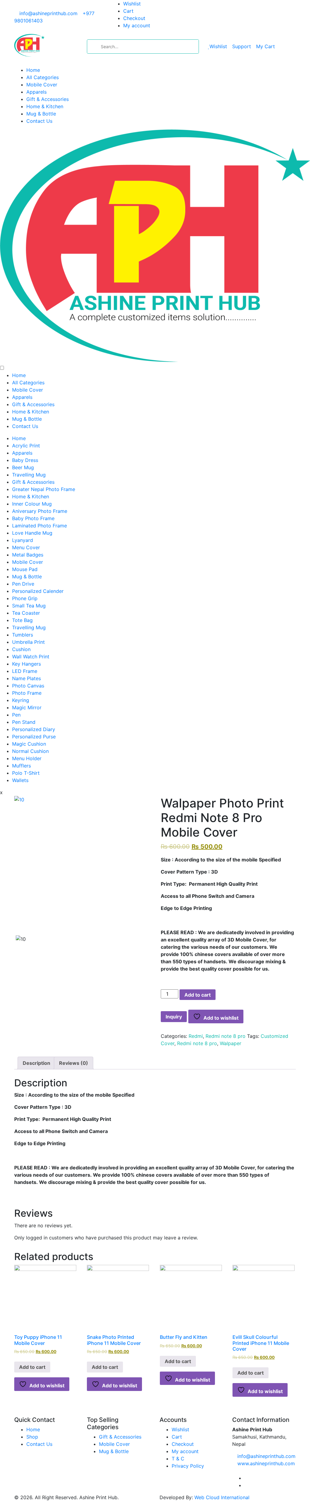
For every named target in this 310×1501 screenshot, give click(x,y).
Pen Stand (23, 722)
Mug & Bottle (41, 114)
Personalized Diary (33, 729)
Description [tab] (36, 1063)
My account (136, 25)
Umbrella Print (28, 642)
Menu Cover (26, 547)
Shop (32, 1437)
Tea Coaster (26, 613)
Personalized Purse (34, 737)
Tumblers (22, 635)
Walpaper (230, 1043)
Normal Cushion (30, 751)
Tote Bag (22, 620)
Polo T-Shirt (26, 773)
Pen (16, 715)
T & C (178, 1459)
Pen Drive (23, 584)
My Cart (265, 46)
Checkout (134, 18)
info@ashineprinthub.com (48, 13)
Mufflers (21, 766)
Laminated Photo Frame (39, 526)
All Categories (42, 77)
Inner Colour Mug (32, 504)
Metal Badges (27, 555)
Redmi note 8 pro (226, 1036)
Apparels (36, 92)
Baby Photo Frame (33, 518)
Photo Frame (26, 693)
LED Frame (24, 671)
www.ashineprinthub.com (266, 1463)
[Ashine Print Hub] (29, 44)
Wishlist (132, 4)
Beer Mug (23, 467)
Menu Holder (26, 758)
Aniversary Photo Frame (39, 511)
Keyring (20, 700)
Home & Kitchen (44, 106)
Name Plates (26, 678)
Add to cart (197, 995)
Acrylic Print (26, 446)
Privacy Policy (188, 1466)
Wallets (20, 780)
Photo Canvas (28, 686)
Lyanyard (22, 540)
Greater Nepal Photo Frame (43, 489)
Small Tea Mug (29, 606)
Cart (128, 11)
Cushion (21, 649)
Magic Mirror (26, 707)
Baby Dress (25, 460)
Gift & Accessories (47, 99)
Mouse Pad (25, 569)
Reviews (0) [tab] (73, 1063)
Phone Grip (25, 598)
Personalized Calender (38, 591)
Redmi (196, 1036)
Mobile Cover (41, 85)
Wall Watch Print (30, 657)
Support (241, 46)
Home (33, 70)
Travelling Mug (29, 475)
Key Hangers (26, 664)
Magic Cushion (29, 744)
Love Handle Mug (32, 533)
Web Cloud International (221, 1497)
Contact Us (39, 121)
